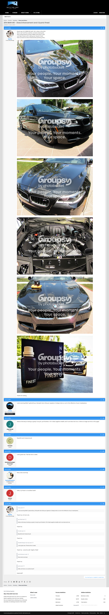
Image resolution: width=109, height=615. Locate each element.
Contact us (77, 613)
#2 (103, 400)
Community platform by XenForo (17, 613)
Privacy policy (93, 613)
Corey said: (20, 507)
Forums (14, 12)
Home (7, 12)
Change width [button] (71, 613)
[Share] (101, 28)
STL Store (37, 12)
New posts (8, 16)
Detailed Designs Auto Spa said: (25, 542)
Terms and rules (85, 613)
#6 (103, 469)
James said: (20, 566)
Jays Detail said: (21, 519)
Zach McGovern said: (22, 554)
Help (98, 613)
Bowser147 (76, 605)
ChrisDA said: (21, 531)
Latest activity (33, 597)
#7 (103, 487)
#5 (103, 451)
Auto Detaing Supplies (9, 591)
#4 (103, 435)
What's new (25, 12)
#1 (103, 28)
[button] (30, 12)
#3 (103, 418)
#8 (103, 504)
